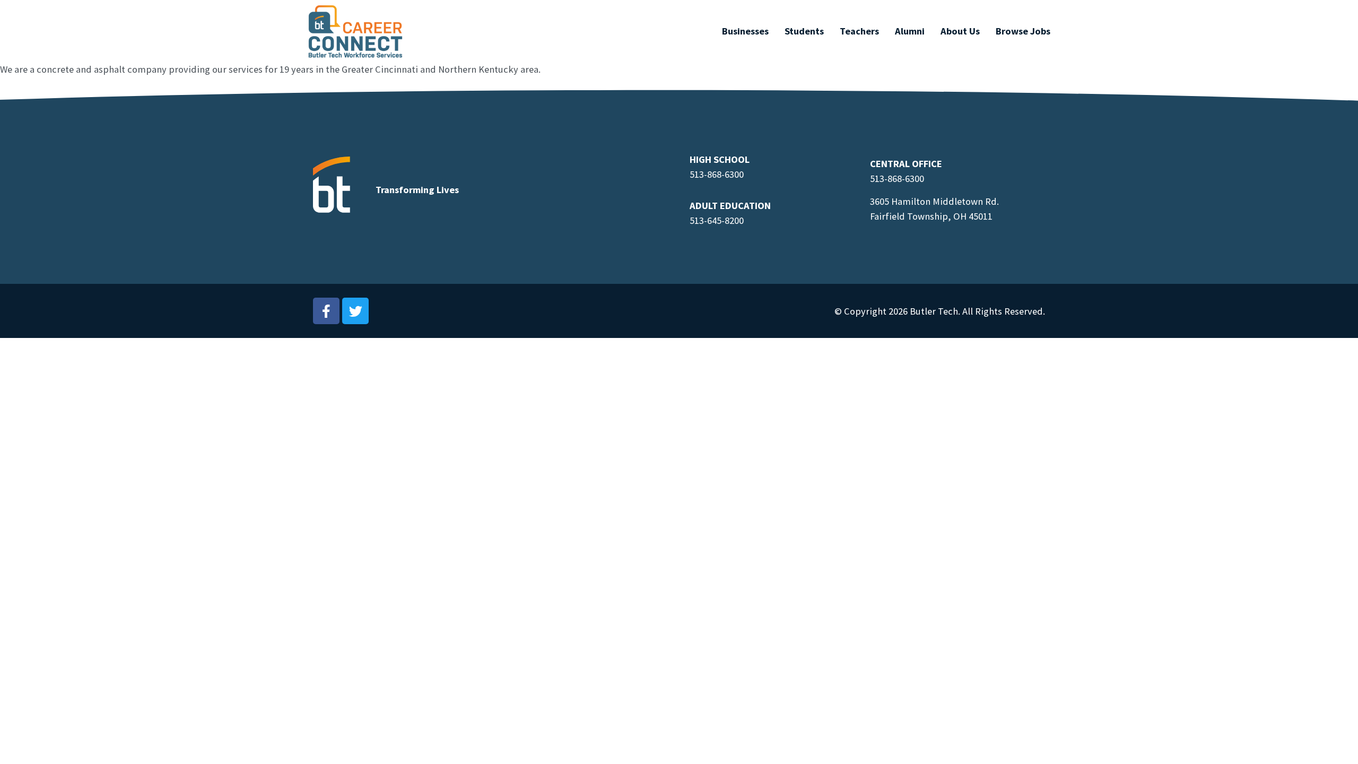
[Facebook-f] (326, 311)
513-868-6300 (717, 174)
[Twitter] (355, 311)
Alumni (910, 31)
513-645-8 (709, 220)
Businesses (745, 31)
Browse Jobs (1023, 31)
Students (804, 31)
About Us (960, 31)
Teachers (859, 31)
